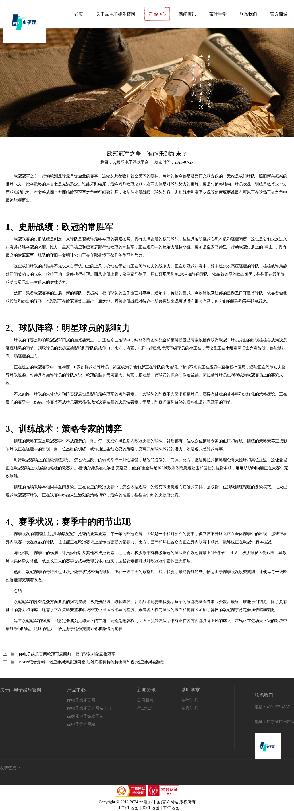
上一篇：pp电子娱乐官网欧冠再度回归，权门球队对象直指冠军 (59, 654)
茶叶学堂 (218, 14)
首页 (78, 14)
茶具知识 (189, 708)
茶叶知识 (189, 700)
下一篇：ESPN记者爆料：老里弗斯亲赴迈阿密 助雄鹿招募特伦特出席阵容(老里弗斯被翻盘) (84, 662)
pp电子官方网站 (81, 724)
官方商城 (278, 14)
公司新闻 (145, 700)
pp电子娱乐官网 (81, 700)
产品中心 (157, 14)
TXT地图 (171, 808)
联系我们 (248, 14)
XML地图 (150, 808)
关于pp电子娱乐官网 (115, 14)
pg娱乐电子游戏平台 (85, 716)
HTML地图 (128, 808)
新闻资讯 (187, 14)
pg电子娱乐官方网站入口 (89, 708)
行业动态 (145, 708)
